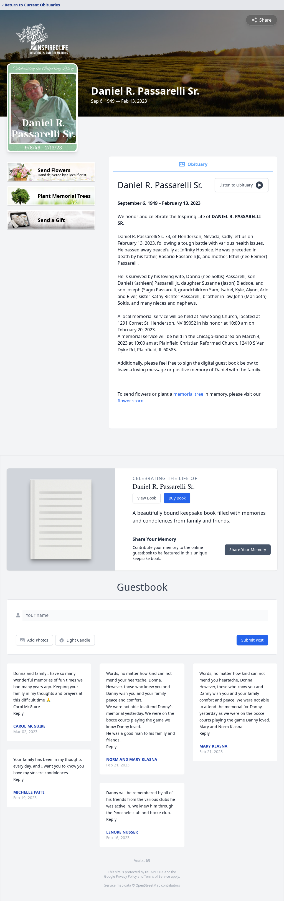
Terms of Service (157, 876)
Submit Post (252, 640)
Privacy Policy (126, 876)
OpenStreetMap (148, 885)
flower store (130, 401)
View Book (146, 498)
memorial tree (188, 394)
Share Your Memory (247, 549)
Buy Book (177, 498)
